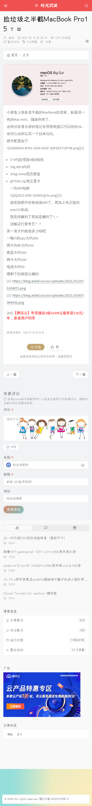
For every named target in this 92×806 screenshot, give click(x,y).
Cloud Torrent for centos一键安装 (30, 593)
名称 (8, 457)
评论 (8, 410)
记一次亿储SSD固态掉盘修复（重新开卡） (35, 538)
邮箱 (8, 474)
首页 (14, 55)
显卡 (19, 734)
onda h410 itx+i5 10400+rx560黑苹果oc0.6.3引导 (42, 566)
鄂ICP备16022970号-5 (54, 799)
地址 (7, 491)
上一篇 (11, 374)
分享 (48, 42)
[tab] (17, 528)
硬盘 (10, 734)
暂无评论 (13, 42)
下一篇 (80, 374)
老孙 (11, 37)
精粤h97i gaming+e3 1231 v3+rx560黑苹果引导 (39, 552)
